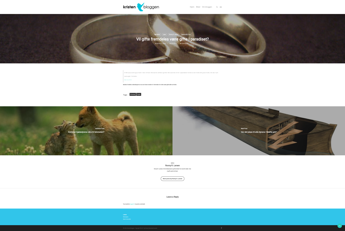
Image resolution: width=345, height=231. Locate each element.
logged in (132, 204)
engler (139, 94)
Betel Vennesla (127, 219)
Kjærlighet (157, 34)
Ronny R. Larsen (173, 34)
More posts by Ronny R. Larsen (172, 178)
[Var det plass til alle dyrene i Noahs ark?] (258, 130)
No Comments (184, 43)
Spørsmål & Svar (186, 34)
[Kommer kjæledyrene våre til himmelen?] (86, 130)
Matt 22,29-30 (128, 80)
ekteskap (132, 94)
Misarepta (125, 217)
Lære (164, 34)
